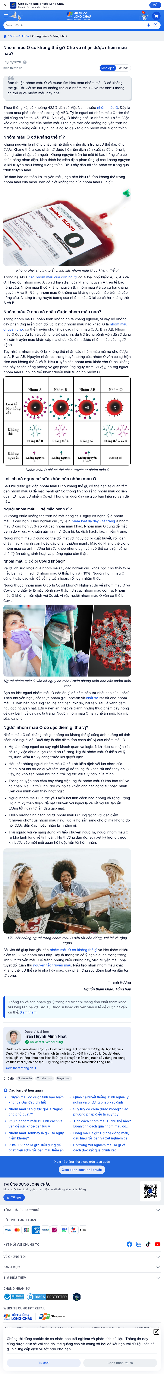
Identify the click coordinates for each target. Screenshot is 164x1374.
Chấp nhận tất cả (120, 1363)
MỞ (155, 5)
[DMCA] (47, 1297)
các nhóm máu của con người (53, 277)
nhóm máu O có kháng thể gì (73, 950)
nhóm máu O (107, 107)
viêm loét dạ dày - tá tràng (93, 521)
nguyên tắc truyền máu (52, 965)
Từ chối (44, 1363)
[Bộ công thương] (13, 1297)
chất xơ (92, 698)
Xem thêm (28, 1012)
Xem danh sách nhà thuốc (82, 1170)
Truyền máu (44, 1078)
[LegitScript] (91, 1297)
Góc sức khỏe (19, 36)
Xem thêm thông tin (19, 1068)
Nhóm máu (25, 1078)
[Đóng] (5, 5)
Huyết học (63, 1078)
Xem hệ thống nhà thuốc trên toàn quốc (82, 1161)
